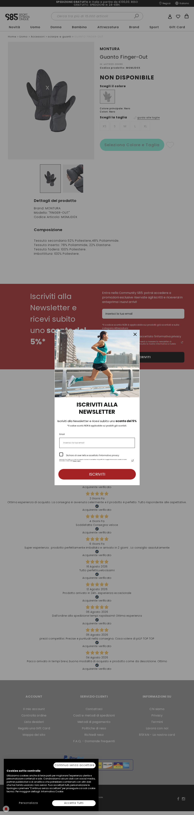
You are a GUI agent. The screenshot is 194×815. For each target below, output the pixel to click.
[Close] (135, 334)
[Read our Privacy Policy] (132, 460)
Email (62, 434)
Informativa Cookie (52, 791)
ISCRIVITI (97, 474)
